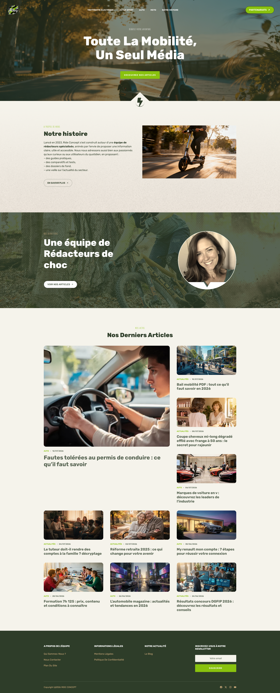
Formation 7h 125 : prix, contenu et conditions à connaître (72, 603)
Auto (142, 10)
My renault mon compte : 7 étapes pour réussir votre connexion (205, 551)
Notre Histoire (170, 10)
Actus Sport (126, 10)
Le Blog (149, 653)
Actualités (182, 379)
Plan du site (50, 665)
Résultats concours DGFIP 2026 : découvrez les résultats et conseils (205, 605)
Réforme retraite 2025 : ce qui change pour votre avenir (136, 551)
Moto (153, 10)
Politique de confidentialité (109, 659)
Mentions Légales (103, 653)
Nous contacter (52, 659)
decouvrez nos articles (140, 75)
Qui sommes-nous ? (55, 653)
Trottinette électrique (100, 10)
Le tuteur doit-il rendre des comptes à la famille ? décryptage (73, 551)
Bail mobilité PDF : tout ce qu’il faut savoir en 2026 (203, 386)
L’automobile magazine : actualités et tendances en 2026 (140, 603)
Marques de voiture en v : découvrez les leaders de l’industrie (198, 497)
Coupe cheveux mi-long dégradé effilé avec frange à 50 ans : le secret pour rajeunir (204, 441)
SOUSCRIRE (215, 668)
